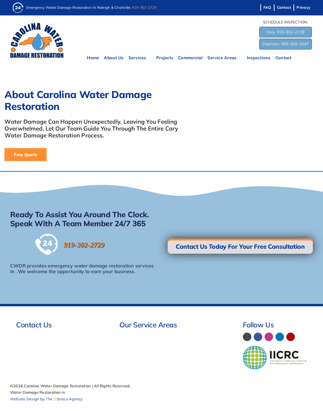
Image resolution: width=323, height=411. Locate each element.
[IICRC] (275, 347)
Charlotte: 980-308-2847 (285, 43)
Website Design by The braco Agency (46, 399)
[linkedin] (279, 337)
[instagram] (269, 337)
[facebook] (258, 337)
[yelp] (290, 337)
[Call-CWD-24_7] (18, 4)
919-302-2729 (144, 7)
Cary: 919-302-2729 (285, 32)
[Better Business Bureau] (247, 337)
